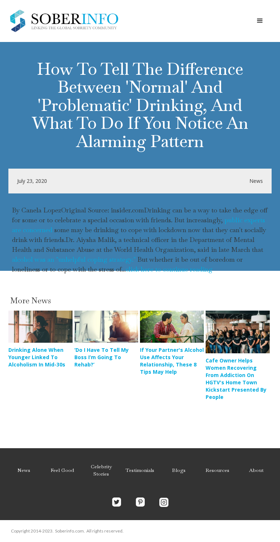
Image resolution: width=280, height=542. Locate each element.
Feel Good (62, 470)
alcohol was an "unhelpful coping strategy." (74, 259)
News (24, 470)
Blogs (179, 470)
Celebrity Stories (101, 470)
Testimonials (139, 470)
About (256, 470)
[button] (260, 21)
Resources (217, 470)
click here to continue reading (169, 269)
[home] (63, 21)
